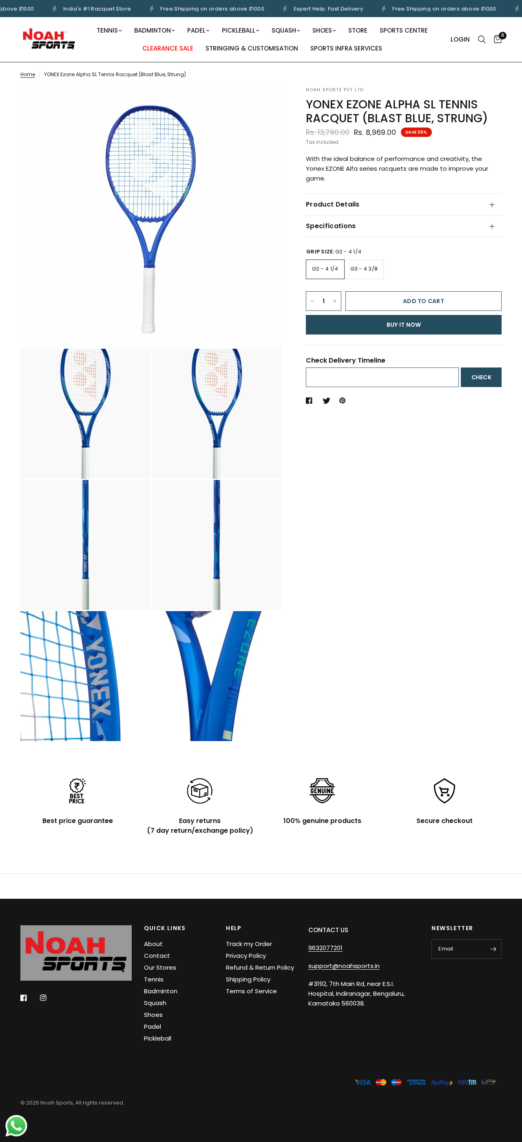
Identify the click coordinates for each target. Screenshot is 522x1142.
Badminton (152, 30)
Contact (157, 955)
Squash (284, 30)
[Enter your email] (493, 949)
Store (357, 30)
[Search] (482, 39)
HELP (234, 928)
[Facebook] (29, 998)
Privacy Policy (246, 955)
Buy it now (404, 325)
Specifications (331, 226)
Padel (196, 30)
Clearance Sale (167, 48)
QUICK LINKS (165, 928)
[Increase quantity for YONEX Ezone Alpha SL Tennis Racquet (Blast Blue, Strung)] (335, 301)
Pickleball (238, 30)
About (153, 944)
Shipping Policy (248, 979)
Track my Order (249, 944)
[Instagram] (49, 998)
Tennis (107, 30)
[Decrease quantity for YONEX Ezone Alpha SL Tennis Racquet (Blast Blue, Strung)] (312, 301)
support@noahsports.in (344, 966)
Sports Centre (404, 30)
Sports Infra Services (346, 48)
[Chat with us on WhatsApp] (16, 1125)
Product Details (333, 204)
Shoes (322, 30)
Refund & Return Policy (260, 967)
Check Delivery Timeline (345, 360)
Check (481, 378)
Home (27, 74)
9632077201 (325, 948)
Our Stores (160, 967)
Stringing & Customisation (252, 48)
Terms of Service (251, 991)
